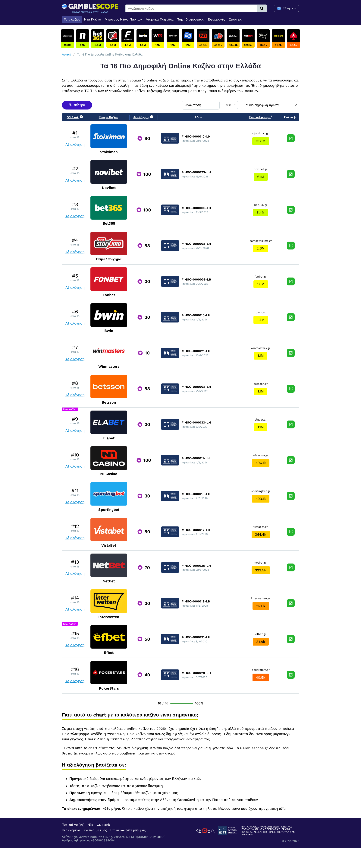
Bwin (108, 331)
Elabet (109, 438)
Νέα (90, 825)
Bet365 (109, 223)
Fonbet (109, 295)
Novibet (109, 188)
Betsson (109, 402)
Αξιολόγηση (75, 145)
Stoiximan (109, 152)
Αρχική (66, 54)
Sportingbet (108, 509)
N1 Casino (108, 474)
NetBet (109, 581)
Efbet (109, 652)
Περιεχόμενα (71, 830)
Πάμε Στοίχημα (108, 259)
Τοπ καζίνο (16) (73, 825)
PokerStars (109, 688)
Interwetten (108, 617)
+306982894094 (103, 840)
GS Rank (103, 825)
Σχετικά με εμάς (95, 830)
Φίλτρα (79, 105)
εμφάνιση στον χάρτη (150, 837)
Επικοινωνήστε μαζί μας (128, 830)
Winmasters (108, 366)
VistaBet (108, 545)
